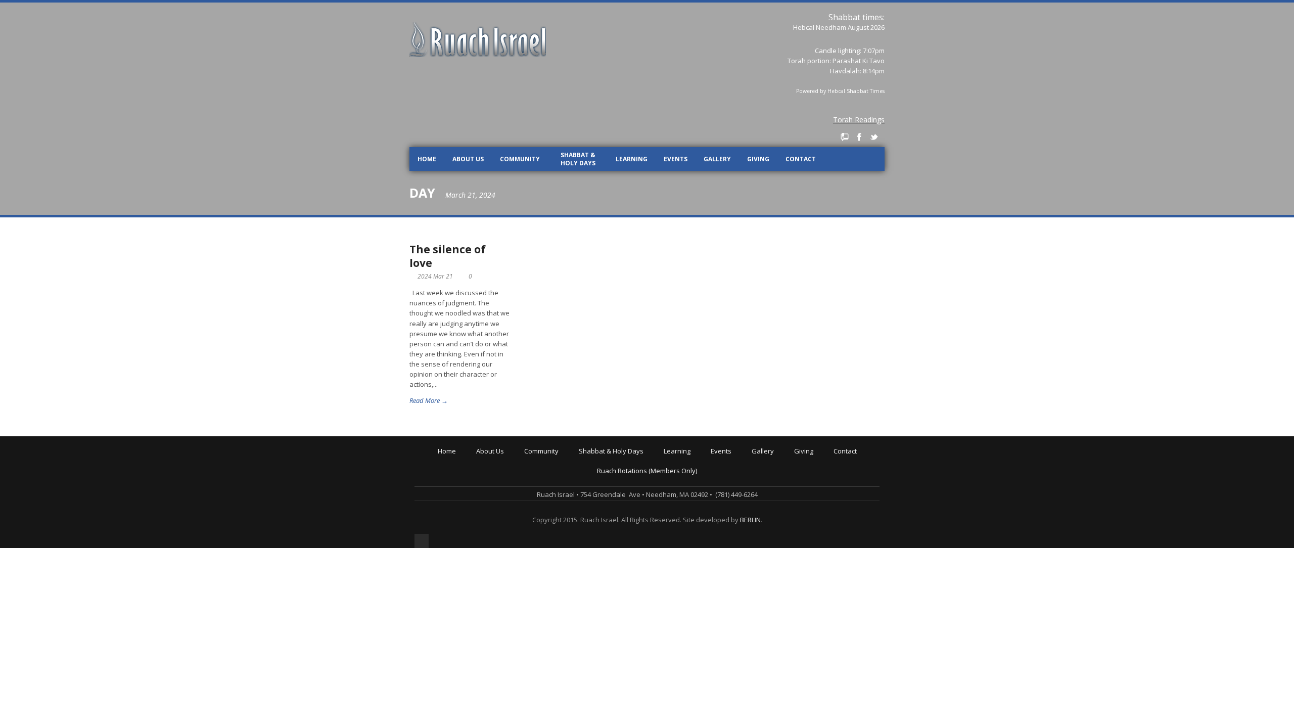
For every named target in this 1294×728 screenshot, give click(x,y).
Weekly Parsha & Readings (622, 473)
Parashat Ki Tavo (859, 60)
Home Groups (547, 487)
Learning (632, 159)
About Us (468, 159)
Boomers (540, 502)
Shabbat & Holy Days (578, 159)
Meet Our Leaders (506, 480)
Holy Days (596, 466)
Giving (758, 159)
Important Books (691, 502)
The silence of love (447, 256)
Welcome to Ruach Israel (515, 459)
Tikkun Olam (545, 530)
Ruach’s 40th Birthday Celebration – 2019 (775, 466)
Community (520, 159)
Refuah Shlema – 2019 (747, 473)
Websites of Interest (697, 516)
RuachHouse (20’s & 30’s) (564, 494)
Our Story (492, 466)
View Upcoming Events (747, 459)
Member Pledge (820, 466)
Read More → (428, 400)
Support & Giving (822, 459)
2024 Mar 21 (435, 276)
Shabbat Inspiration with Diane (628, 487)
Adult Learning (688, 473)
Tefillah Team (547, 523)
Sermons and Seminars (702, 480)
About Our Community (559, 459)
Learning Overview (694, 459)
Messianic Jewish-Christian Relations (721, 523)
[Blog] (845, 137)
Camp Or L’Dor (548, 480)
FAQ (484, 502)
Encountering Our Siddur (703, 487)
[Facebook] (859, 137)
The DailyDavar (604, 480)
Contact (800, 159)
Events (675, 159)
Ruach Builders (819, 473)
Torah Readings (859, 119)
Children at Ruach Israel (562, 466)
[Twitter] (874, 137)
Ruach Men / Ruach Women (568, 509)
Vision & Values (502, 473)
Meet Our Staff (500, 487)
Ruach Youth (545, 473)
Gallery (717, 159)
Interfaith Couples (553, 516)
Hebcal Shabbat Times (856, 91)
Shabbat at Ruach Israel (617, 459)
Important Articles (692, 509)
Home (427, 159)
